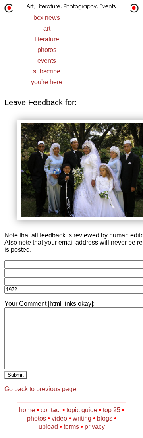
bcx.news (46, 17)
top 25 (111, 410)
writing (82, 418)
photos (46, 49)
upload (48, 426)
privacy (95, 426)
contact (51, 410)
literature (47, 39)
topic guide (81, 410)
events (46, 60)
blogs (104, 418)
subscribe (46, 71)
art (46, 28)
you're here (46, 82)
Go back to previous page (40, 389)
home (27, 410)
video (59, 418)
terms (71, 426)
